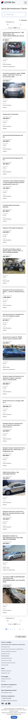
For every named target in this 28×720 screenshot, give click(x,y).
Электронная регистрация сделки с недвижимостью (12, 649)
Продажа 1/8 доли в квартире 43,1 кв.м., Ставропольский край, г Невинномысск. (13, 425)
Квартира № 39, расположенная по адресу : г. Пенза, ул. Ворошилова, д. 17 (13, 291)
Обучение (3, 681)
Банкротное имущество (6, 670)
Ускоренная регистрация (6, 658)
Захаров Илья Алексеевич (10, 114)
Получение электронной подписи (8, 662)
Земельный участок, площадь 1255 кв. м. (13, 401)
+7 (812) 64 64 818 (6, 698)
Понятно (14, 717)
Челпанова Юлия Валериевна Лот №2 (13, 136)
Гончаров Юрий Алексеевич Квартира (11, 206)
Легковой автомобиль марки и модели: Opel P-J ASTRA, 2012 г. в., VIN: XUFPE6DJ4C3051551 (13, 250)
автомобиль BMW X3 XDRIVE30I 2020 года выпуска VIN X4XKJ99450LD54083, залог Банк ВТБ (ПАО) (14, 579)
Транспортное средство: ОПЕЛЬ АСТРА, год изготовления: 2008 (12, 337)
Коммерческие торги (5, 653)
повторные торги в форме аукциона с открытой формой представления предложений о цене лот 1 (13, 182)
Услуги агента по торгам (6, 660)
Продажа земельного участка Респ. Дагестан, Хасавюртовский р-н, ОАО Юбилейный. (13, 513)
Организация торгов (5, 646)
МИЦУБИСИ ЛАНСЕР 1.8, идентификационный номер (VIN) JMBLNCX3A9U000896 (13, 537)
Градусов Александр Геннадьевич (13, 228)
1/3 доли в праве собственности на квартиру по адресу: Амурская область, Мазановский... (13, 378)
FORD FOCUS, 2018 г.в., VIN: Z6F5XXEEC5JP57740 (11, 473)
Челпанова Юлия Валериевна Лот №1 (13, 158)
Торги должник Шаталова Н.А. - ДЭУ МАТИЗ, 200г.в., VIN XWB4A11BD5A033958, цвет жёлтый (13, 34)
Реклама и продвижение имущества (8, 651)
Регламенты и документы (6, 686)
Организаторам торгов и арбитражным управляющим (13, 644)
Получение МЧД (4, 665)
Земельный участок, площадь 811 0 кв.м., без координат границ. (13, 315)
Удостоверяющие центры (6, 692)
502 (20, 629)
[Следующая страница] (23, 629)
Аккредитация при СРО (6, 678)
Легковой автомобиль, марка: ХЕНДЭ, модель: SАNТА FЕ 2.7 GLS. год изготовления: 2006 (14, 75)
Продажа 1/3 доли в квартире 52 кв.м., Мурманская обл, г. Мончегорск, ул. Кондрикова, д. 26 (14, 449)
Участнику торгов (5, 655)
